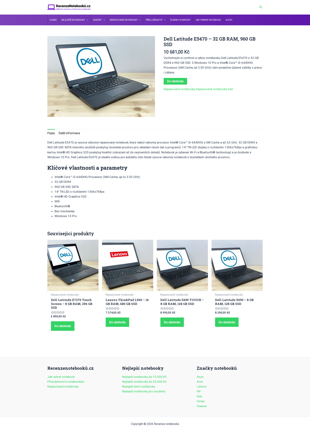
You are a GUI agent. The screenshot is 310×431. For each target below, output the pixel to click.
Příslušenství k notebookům (65, 381)
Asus (200, 377)
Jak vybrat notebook (61, 377)
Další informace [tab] (69, 133)
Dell (199, 396)
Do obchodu (175, 81)
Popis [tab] (51, 133)
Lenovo (202, 386)
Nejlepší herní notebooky (138, 386)
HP (199, 391)
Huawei (202, 406)
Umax (201, 401)
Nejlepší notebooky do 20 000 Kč (144, 381)
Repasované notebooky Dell (214, 89)
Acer (200, 381)
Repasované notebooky (179, 89)
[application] (86, 20)
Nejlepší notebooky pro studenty (144, 391)
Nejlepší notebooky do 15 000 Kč (144, 377)
